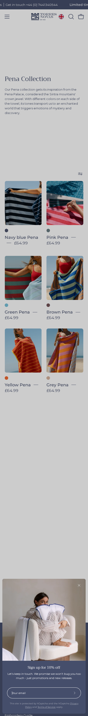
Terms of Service (47, 707)
